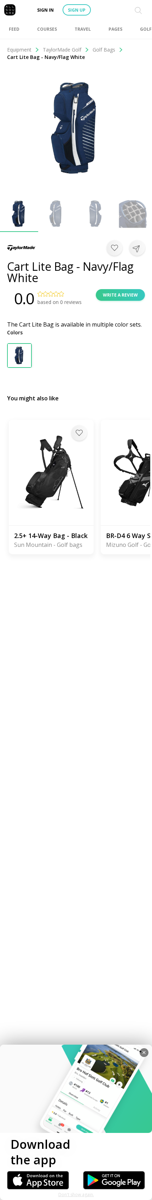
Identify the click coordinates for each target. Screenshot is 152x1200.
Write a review (120, 295)
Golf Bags (104, 49)
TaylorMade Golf (62, 49)
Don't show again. (76, 1195)
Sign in (45, 10)
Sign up (77, 10)
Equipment (19, 49)
